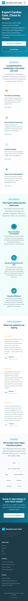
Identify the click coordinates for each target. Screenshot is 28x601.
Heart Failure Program (7, 569)
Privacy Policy (14, 597)
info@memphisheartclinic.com (9, 580)
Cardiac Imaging (6, 567)
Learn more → (8, 107)
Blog (3, 550)
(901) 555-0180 (6, 578)
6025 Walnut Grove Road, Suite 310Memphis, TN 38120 (11, 584)
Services (4, 548)
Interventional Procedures (8, 564)
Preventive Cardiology (7, 562)
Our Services (14, 49)
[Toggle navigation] (24, 3)
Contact (4, 553)
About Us (4, 545)
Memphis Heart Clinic (12, 3)
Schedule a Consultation (14, 43)
